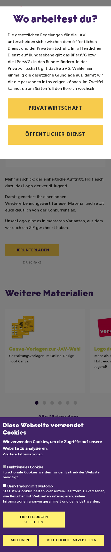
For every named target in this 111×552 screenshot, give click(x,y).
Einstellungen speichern (34, 519)
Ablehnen (20, 540)
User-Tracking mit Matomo (30, 486)
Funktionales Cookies (25, 467)
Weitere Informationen (23, 454)
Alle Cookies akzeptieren (71, 540)
